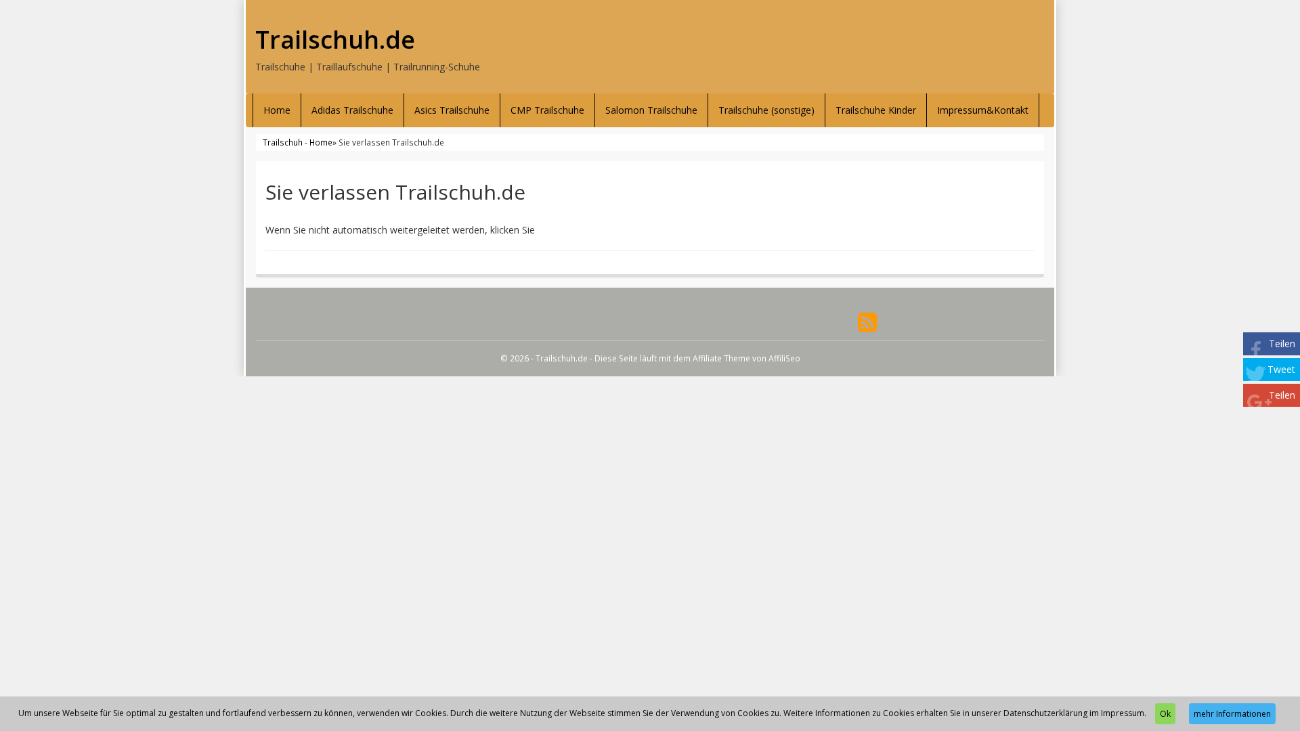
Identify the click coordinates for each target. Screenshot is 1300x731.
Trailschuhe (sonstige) (766, 110)
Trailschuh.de (335, 39)
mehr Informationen (1232, 713)
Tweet (1281, 369)
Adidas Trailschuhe (352, 110)
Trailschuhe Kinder (876, 110)
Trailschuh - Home (297, 142)
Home (276, 110)
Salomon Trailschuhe (651, 110)
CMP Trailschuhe (547, 110)
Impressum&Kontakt (982, 110)
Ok (1165, 713)
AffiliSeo (784, 358)
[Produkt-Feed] (867, 321)
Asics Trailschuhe (452, 110)
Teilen (1282, 343)
